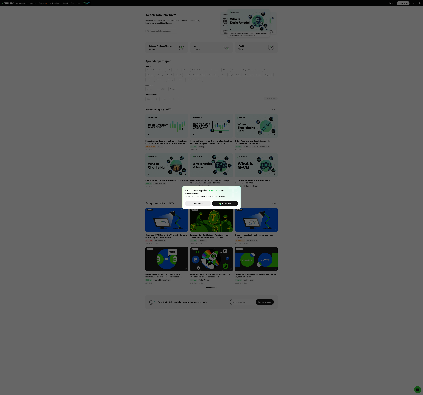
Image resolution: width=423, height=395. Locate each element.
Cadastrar (226, 203)
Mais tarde (198, 203)
